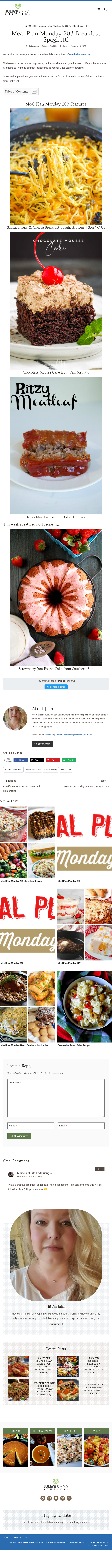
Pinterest (78, 735)
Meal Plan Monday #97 (12, 963)
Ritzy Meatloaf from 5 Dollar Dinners (56, 517)
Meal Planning (51, 770)
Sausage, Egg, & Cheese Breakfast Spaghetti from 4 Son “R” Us (56, 227)
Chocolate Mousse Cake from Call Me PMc (56, 372)
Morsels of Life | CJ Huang (33, 1173)
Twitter (58, 735)
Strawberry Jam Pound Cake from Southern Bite (56, 668)
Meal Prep (66, 770)
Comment (15, 1082)
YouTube (88, 735)
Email (63, 1125)
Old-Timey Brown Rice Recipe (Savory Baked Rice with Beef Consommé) (44, 1389)
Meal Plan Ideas (33, 770)
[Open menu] (98, 9)
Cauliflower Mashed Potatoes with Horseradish (22, 786)
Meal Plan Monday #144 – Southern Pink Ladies (24, 1045)
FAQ (25, 1538)
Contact (8, 1538)
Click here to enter (56, 686)
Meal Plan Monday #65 (69, 881)
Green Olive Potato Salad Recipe (74, 1045)
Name (13, 1125)
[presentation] (27, 842)
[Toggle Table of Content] (33, 91)
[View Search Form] (105, 9)
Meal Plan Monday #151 (70, 963)
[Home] (26, 26)
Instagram (68, 735)
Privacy (17, 1538)
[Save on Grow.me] (80, 760)
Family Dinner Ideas (13, 770)
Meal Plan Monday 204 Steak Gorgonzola (86, 784)
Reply (100, 1169)
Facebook (49, 735)
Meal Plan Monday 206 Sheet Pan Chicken (21, 881)
